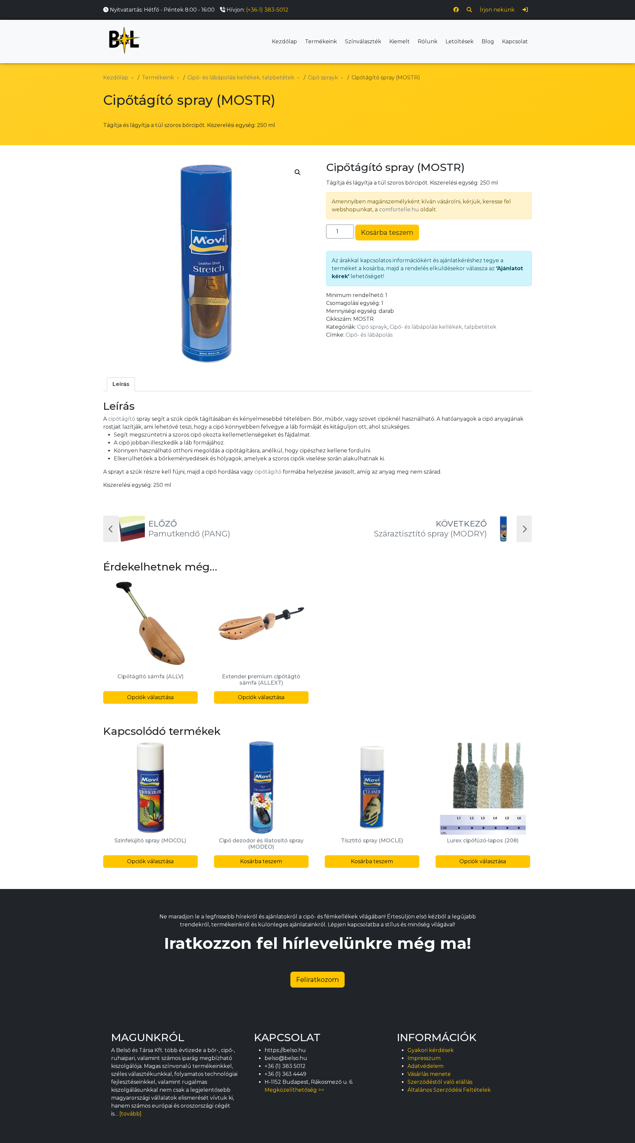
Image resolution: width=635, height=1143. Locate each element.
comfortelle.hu (399, 209)
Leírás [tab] (120, 384)
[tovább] (130, 1114)
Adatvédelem (425, 1066)
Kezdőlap (284, 41)
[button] (298, 172)
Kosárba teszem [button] (261, 861)
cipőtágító (121, 419)
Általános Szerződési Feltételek (449, 1090)
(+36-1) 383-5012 (267, 10)
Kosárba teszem (387, 232)
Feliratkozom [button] (317, 980)
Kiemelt (399, 41)
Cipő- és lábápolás (369, 335)
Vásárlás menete (429, 1074)
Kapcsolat (515, 41)
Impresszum (424, 1058)
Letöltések (459, 41)
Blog (488, 41)
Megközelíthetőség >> (294, 1090)
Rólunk (428, 41)
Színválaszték (363, 41)
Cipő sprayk (372, 327)
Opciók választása (150, 697)
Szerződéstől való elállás (439, 1082)
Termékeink (321, 41)
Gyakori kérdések (430, 1050)
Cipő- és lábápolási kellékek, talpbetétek (443, 327)
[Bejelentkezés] (525, 10)
